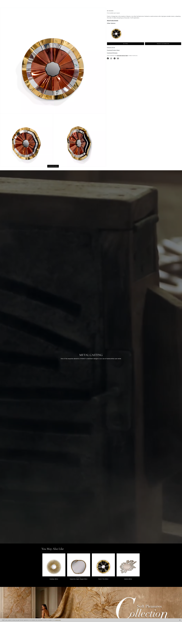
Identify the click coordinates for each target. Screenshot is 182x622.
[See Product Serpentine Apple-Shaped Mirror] (78, 564)
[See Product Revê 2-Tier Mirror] (103, 564)
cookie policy (58, 620)
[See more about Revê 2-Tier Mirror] (116, 32)
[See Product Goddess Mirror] (53, 564)
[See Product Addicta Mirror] (128, 564)
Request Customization (163, 43)
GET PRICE (125, 43)
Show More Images (53, 166)
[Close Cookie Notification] (180, 620)
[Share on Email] (118, 58)
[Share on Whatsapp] (111, 58)
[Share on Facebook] (108, 58)
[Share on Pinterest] (114, 58)
